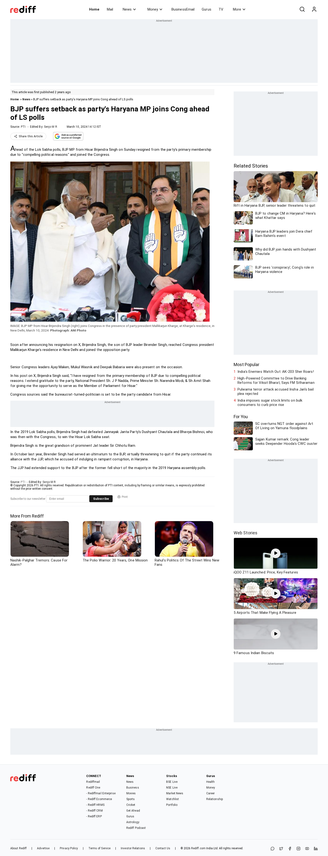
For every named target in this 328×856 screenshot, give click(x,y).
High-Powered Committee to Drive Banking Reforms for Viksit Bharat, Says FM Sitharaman (276, 380)
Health (210, 782)
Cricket (130, 805)
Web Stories (245, 532)
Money (152, 9)
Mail (110, 9)
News (127, 9)
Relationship (214, 799)
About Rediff (18, 848)
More (237, 9)
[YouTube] (307, 849)
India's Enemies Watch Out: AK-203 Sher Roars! (275, 371)
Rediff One (93, 787)
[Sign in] (314, 9)
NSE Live (171, 787)
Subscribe (101, 498)
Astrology (132, 822)
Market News (174, 793)
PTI (23, 126)
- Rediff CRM (94, 810)
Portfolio (171, 805)
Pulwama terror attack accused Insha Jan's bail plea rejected (275, 391)
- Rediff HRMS (95, 805)
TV (221, 9)
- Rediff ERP (94, 816)
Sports (130, 799)
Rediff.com (198, 848)
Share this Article (31, 136)
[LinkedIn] (316, 849)
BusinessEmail (182, 9)
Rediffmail (93, 782)
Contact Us (162, 848)
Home (94, 9)
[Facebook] (290, 849)
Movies (131, 793)
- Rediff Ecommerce (99, 799)
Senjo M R (50, 126)
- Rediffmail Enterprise (100, 793)
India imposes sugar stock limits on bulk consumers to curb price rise (269, 402)
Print (125, 497)
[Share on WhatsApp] (272, 849)
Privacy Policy (69, 848)
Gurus (206, 9)
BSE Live (171, 782)
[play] (275, 553)
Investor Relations (133, 848)
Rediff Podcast (136, 828)
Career (210, 793)
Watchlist (172, 799)
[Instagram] (298, 849)
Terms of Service (99, 848)
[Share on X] (281, 849)
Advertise (43, 848)
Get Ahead (133, 810)
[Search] (302, 9)
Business (132, 787)
